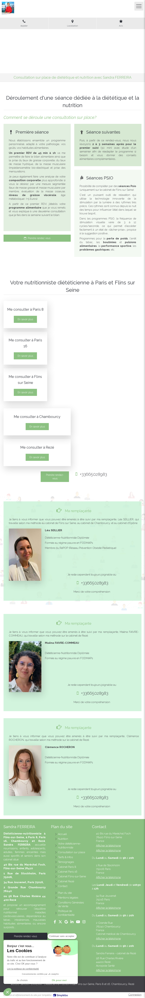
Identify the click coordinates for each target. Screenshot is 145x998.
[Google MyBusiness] (66, 922)
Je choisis (22, 980)
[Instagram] (84, 922)
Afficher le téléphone (108, 845)
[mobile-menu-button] (138, 6)
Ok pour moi (59, 980)
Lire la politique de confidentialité (23, 969)
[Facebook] (55, 922)
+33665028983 (93, 474)
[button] (7, 992)
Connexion (134, 994)
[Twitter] (60, 922)
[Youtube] (78, 922)
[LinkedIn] (72, 922)
